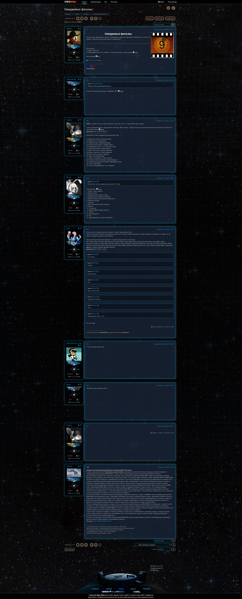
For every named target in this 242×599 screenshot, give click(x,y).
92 (88, 121)
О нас (121, 589)
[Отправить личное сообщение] (80, 28)
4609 (78, 146)
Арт (105, 2)
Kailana (79, 22)
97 (88, 426)
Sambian (69, 466)
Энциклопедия (95, 2)
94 (88, 229)
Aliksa (68, 384)
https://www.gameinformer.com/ (102, 521)
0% (70, 52)
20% (69, 89)
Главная (95, 589)
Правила (147, 589)
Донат (133, 589)
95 (88, 344)
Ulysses (69, 120)
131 (79, 254)
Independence (71, 79)
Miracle (68, 177)
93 (88, 178)
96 (88, 385)
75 (78, 150)
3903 (78, 89)
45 (78, 374)
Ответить (149, 18)
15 (78, 208)
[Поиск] (173, 8)
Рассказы (114, 2)
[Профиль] (78, 29)
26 (78, 57)
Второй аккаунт (90, 68)
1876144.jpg (92, 60)
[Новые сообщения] (168, 8)
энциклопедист (104, 332)
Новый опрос (170, 18)
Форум (84, 2)
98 (88, 467)
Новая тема (159, 18)
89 (78, 94)
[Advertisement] (154, 555)
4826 (78, 369)
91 (88, 80)
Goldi (68, 228)
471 (78, 52)
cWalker (69, 29)
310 (78, 203)
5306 (78, 249)
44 (77, 486)
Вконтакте (126, 332)
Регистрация (172, 2)
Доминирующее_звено (74, 343)
